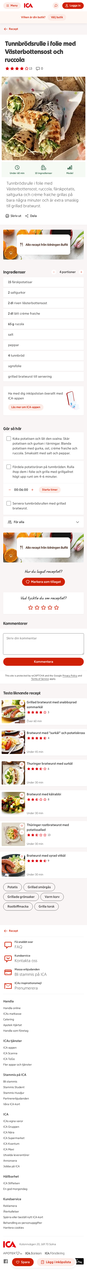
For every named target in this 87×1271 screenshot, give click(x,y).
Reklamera (10, 1206)
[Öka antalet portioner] (81, 272)
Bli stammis (10, 1081)
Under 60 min (17, 173)
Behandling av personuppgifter (22, 1223)
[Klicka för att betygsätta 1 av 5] (30, 607)
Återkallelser (11, 1211)
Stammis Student (13, 1087)
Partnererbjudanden (16, 1098)
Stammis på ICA (14, 1075)
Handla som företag (15, 1030)
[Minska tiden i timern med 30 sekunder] (9, 490)
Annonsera (10, 1160)
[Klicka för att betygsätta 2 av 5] (37, 607)
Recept (13, 29)
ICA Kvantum (11, 1143)
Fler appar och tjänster (17, 1064)
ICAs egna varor (13, 1121)
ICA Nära (8, 1132)
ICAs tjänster (12, 1041)
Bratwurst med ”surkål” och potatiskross (56, 733)
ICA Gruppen (11, 1127)
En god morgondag (15, 1189)
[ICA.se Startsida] (28, 5)
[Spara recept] (21, 703)
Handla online (12, 1008)
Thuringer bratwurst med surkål (50, 763)
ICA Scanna (10, 1053)
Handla (8, 1001)
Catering (8, 1019)
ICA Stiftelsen (11, 1183)
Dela (33, 216)
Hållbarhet (11, 1176)
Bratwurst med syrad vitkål (46, 855)
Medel (69, 173)
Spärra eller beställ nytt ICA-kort (23, 1217)
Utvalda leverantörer (16, 1155)
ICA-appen (10, 1047)
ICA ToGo (9, 1059)
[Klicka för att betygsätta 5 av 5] (56, 607)
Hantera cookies (13, 1227)
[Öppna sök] (56, 5)
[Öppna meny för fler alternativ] (21, 709)
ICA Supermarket (13, 1138)
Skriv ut (16, 216)
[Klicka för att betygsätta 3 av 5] (43, 607)
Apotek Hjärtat (12, 1025)
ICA (5, 1114)
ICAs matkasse (12, 1014)
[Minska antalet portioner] (53, 272)
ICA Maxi (8, 1149)
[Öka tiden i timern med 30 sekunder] (32, 490)
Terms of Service (40, 678)
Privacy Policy (70, 675)
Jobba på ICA (11, 1166)
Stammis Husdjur (13, 1093)
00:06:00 (21, 490)
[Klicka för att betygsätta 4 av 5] (50, 607)
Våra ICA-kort (11, 1104)
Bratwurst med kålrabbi (44, 794)
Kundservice (12, 1199)
